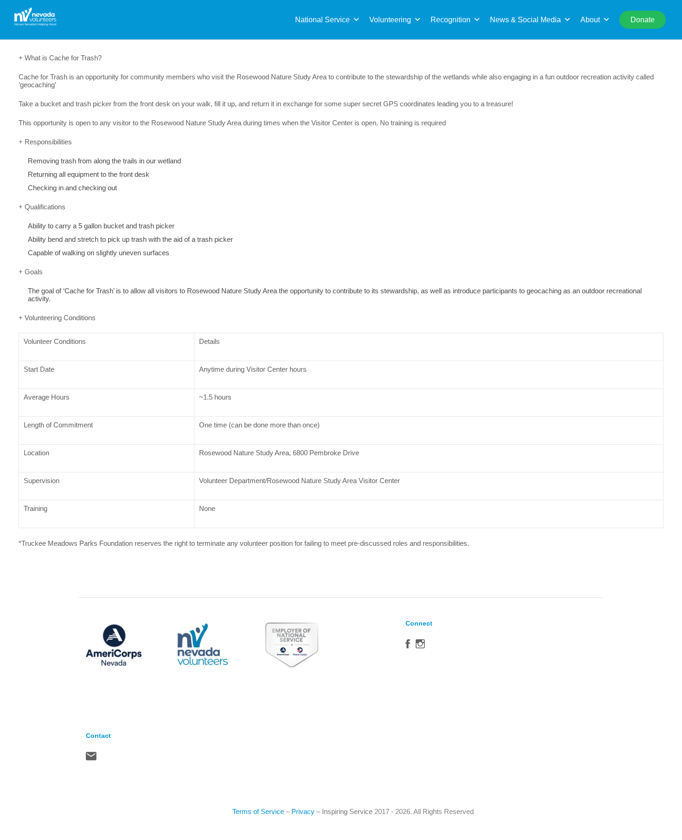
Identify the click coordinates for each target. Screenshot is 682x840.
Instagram (420, 646)
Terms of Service (258, 811)
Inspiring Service (347, 811)
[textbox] (106, 341)
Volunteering (390, 20)
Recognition (450, 20)
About (590, 20)
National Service (322, 20)
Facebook (407, 646)
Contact (91, 758)
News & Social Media (525, 20)
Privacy (303, 811)
